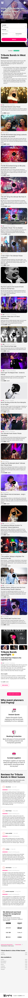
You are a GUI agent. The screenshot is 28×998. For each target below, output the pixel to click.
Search (19, 2)
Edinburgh (3, 967)
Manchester (3, 962)
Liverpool (3, 966)
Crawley (2, 952)
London (2, 959)
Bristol (2, 964)
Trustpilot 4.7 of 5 (19, 995)
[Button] (14, 95)
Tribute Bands (18, 944)
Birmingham (3, 961)
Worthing (3, 954)
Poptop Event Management (7, 944)
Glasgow (3, 969)
